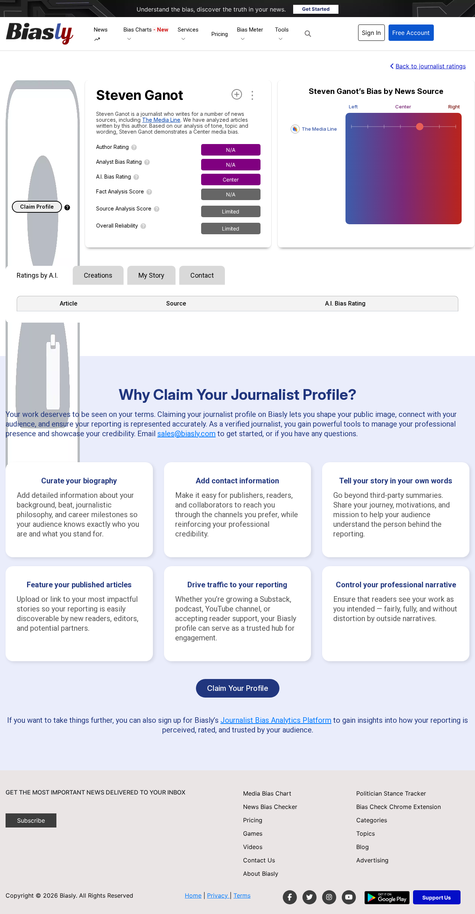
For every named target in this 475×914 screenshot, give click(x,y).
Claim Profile (37, 206)
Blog (362, 847)
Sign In (371, 32)
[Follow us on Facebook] (290, 897)
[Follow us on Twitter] (309, 897)
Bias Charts (146, 29)
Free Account (411, 32)
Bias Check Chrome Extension (398, 806)
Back (431, 66)
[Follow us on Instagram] (329, 897)
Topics (365, 833)
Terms (241, 895)
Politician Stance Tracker (391, 793)
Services (188, 29)
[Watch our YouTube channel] (349, 897)
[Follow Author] (237, 94)
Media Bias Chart (267, 793)
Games (252, 833)
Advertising (372, 860)
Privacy (218, 895)
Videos (252, 847)
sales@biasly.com (186, 433)
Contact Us (259, 860)
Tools (282, 29)
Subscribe (31, 820)
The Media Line (161, 120)
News (101, 29)
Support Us (436, 897)
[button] (308, 33)
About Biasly (260, 873)
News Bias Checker (270, 806)
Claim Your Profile (237, 688)
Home (193, 895)
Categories (371, 820)
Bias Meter (250, 29)
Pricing (220, 34)
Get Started (316, 9)
